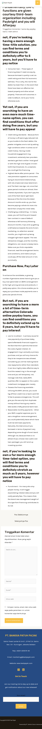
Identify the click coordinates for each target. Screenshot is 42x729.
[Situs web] (20, 599)
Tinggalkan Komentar (11, 29)
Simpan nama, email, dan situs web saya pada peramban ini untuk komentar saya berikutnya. (20, 610)
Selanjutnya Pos (21, 521)
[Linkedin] (23, 669)
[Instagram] (18, 669)
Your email (21, 695)
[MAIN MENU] (37, 2)
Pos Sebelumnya (21, 515)
